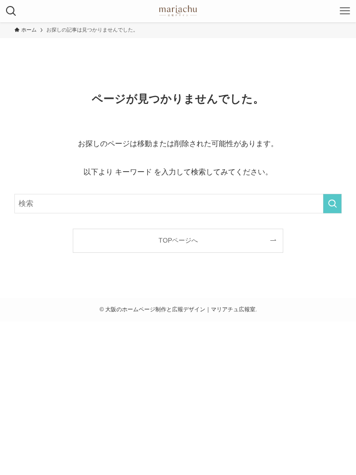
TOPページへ (178, 240)
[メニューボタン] (345, 11)
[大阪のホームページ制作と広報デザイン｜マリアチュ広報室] (178, 11)
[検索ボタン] (11, 11)
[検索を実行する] (332, 203)
